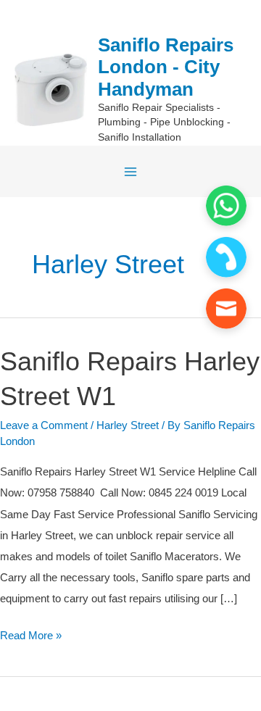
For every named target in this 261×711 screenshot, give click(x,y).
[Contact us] (226, 308)
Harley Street (127, 425)
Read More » (31, 633)
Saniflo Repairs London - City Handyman (165, 67)
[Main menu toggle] (130, 172)
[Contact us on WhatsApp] (226, 205)
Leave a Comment (44, 425)
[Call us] (226, 256)
